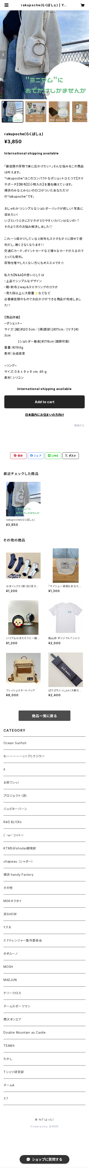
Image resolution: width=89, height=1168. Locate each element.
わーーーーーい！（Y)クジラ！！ (24, 756)
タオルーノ (10, 953)
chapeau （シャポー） (18, 861)
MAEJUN (10, 980)
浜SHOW (10, 914)
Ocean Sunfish (14, 743)
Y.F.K (7, 927)
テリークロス (12, 993)
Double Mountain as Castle (24, 1032)
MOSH (8, 966)
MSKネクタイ (12, 901)
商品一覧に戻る (44, 716)
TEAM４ (9, 1045)
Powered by (40, 1126)
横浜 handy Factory (18, 874)
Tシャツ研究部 (13, 1072)
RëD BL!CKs (12, 822)
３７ (6, 1098)
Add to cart (44, 402)
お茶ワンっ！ (11, 782)
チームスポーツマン (16, 1006)
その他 (8, 888)
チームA (8, 1085)
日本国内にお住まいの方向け (44, 415)
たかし (7, 1059)
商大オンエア (12, 1019)
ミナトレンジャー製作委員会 (22, 940)
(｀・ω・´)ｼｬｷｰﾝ (13, 835)
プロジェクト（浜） (15, 795)
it (4, 769)
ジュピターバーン (15, 809)
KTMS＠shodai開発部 (19, 848)
